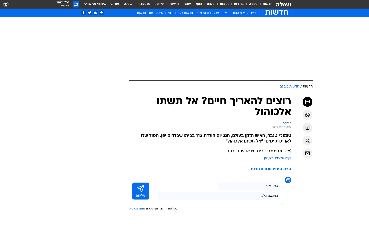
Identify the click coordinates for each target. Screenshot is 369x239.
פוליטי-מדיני (203, 13)
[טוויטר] (89, 12)
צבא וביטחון (240, 13)
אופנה (128, 4)
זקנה (288, 158)
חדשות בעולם (184, 13)
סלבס (211, 4)
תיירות (159, 4)
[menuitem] (265, 4)
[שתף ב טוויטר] (307, 140)
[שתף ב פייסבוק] (307, 128)
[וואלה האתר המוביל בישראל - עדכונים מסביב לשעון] (283, 4)
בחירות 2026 (164, 13)
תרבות (224, 4)
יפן (266, 158)
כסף (199, 4)
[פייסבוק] (83, 12)
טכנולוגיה (144, 4)
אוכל (187, 4)
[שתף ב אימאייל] (307, 153)
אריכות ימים (276, 158)
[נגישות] (6, 4)
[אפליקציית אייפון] (95, 12)
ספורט (253, 4)
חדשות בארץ (222, 13)
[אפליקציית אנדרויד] (101, 12)
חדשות (267, 4)
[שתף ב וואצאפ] (307, 115)
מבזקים (256, 13)
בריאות (174, 4)
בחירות (239, 4)
